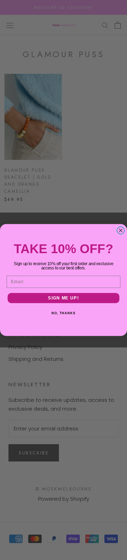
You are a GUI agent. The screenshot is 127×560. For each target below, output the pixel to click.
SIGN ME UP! (63, 298)
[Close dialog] (121, 230)
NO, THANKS (63, 313)
